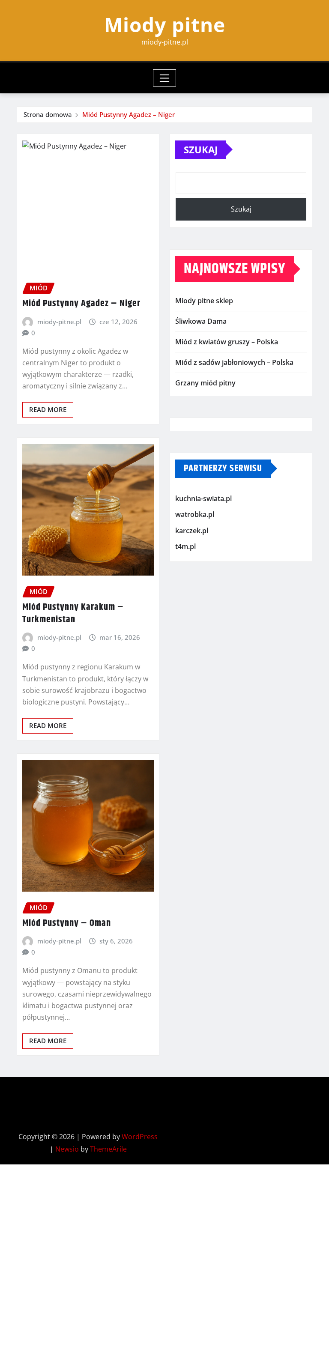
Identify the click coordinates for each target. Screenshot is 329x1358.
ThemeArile (108, 1149)
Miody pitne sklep (204, 300)
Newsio (67, 1149)
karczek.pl (191, 530)
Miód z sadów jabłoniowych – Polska (234, 362)
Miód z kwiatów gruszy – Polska (226, 341)
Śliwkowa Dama (201, 321)
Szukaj (201, 149)
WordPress (140, 1136)
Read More (47, 409)
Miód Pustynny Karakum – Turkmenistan (73, 613)
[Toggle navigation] (164, 78)
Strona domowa (48, 114)
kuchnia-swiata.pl (203, 498)
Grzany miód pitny (205, 383)
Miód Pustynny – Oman (66, 923)
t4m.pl (185, 546)
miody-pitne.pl (59, 321)
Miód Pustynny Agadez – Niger (128, 114)
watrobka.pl (194, 514)
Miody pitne (164, 24)
